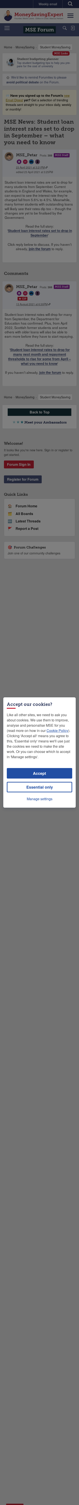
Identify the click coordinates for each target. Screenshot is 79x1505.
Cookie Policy (57, 730)
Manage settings (39, 798)
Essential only (39, 787)
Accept (39, 773)
